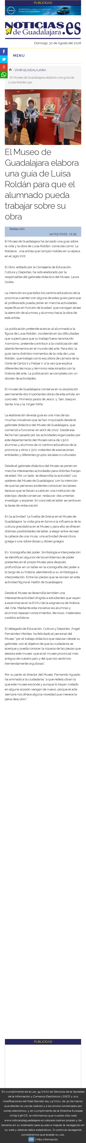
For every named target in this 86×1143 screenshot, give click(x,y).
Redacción (17, 229)
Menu (19, 56)
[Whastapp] (4, 74)
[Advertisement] (43, 751)
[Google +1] (4, 67)
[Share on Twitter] (4, 59)
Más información (47, 1139)
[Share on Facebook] (4, 51)
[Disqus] (43, 853)
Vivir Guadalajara (30, 70)
